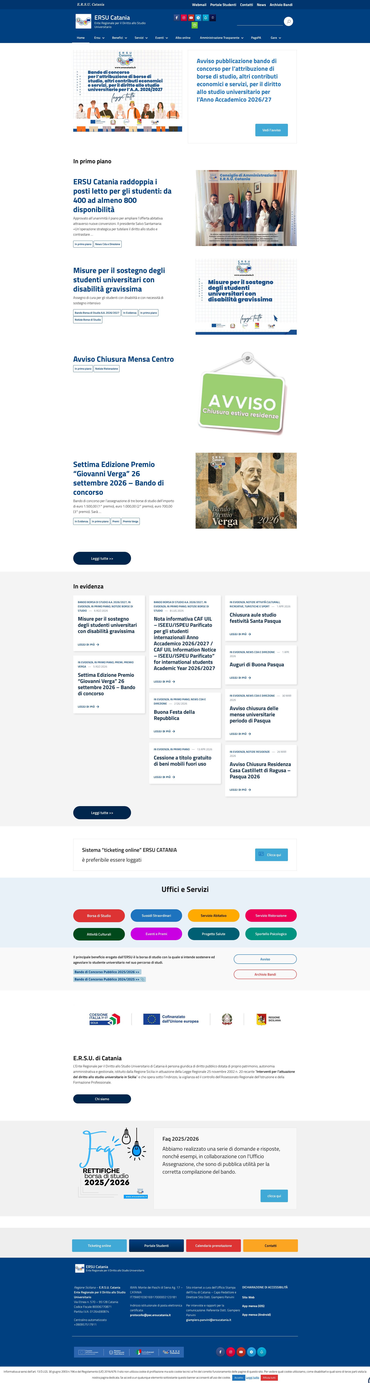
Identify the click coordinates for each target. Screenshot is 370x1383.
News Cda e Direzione (107, 244)
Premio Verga (130, 521)
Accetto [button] (239, 1378)
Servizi (139, 37)
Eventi (159, 37)
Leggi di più (87, 644)
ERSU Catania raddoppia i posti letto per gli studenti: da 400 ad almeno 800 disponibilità (122, 195)
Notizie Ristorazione (106, 369)
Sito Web (248, 1297)
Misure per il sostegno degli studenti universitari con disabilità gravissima (119, 279)
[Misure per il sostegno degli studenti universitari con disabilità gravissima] (246, 299)
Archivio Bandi (281, 4)
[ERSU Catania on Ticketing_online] (195, 25)
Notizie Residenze (258, 752)
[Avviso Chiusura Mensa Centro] (242, 396)
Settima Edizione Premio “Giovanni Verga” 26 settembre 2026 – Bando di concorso (118, 478)
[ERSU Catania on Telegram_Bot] (206, 17)
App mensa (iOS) (253, 1306)
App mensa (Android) (256, 1314)
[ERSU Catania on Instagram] (184, 17)
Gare (274, 37)
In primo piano (83, 244)
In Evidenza (129, 313)
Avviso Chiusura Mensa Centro (123, 359)
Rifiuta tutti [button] (269, 1378)
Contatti (246, 4)
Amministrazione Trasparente (219, 37)
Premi (115, 521)
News (261, 4)
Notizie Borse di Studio (88, 320)
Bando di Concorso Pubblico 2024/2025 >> (107, 979)
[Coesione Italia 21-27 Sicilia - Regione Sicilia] (185, 1017)
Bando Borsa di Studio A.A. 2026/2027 (97, 313)
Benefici (117, 37)
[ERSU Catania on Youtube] (191, 17)
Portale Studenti (223, 4)
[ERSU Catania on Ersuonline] (213, 17)
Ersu (97, 37)
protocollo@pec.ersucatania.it (150, 1315)
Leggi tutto (252, 1377)
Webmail (199, 4)
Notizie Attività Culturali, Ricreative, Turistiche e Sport (255, 604)
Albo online (183, 37)
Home (81, 37)
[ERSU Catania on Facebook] (177, 17)
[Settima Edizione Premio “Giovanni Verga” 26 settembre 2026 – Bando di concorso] (246, 493)
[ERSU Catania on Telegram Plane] (198, 17)
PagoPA (256, 37)
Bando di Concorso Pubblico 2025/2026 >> (107, 971)
